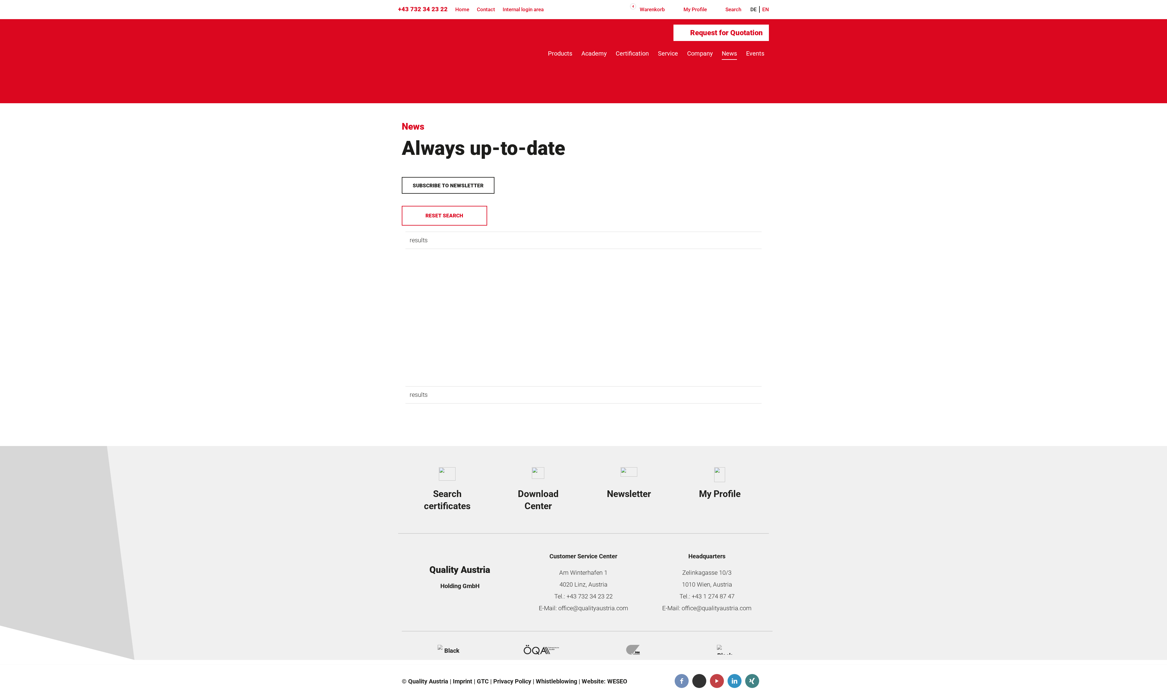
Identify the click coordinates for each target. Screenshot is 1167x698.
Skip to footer (35, 52)
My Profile (694, 9)
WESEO (617, 681)
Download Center (538, 500)
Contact (486, 9)
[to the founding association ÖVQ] (725, 649)
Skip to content (37, 36)
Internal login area (523, 9)
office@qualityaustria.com (593, 608)
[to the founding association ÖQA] (541, 649)
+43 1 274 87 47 (713, 596)
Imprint (462, 681)
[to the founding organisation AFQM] (449, 649)
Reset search (444, 216)
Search (732, 9)
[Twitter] (699, 681)
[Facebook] (682, 681)
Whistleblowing (556, 681)
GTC (483, 681)
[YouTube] (717, 681)
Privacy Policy (512, 681)
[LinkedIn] (735, 681)
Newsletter (629, 494)
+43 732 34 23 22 (423, 9)
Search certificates (447, 500)
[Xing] (752, 681)
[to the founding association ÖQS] (633, 649)
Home (462, 9)
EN (765, 9)
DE (753, 9)
